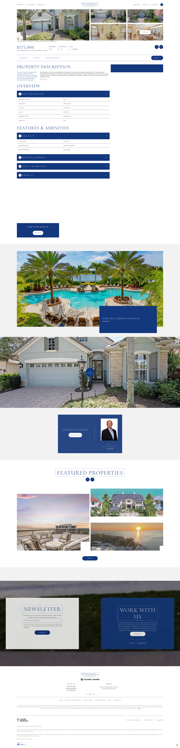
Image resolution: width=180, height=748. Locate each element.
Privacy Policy (37, 627)
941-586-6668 (110, 448)
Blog (109, 700)
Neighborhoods (100, 700)
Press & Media (88, 700)
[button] (126, 634)
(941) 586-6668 (71, 690)
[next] (92, 479)
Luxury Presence (136, 720)
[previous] (88, 479)
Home (61, 700)
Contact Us (145, 4)
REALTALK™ (137, 4)
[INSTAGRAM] (86, 694)
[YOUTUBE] (90, 694)
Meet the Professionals (73, 700)
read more (106, 321)
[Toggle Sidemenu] (161, 4)
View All (145, 32)
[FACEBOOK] (93, 694)
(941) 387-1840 (154, 4)
